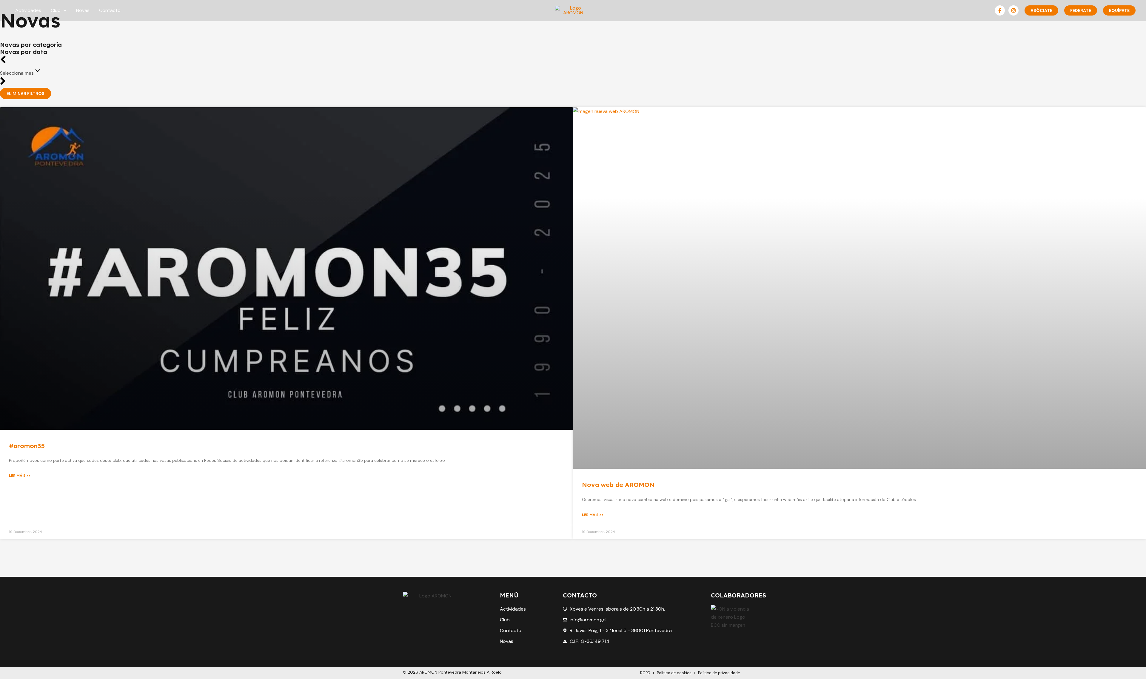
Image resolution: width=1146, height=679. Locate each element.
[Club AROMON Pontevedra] (573, 10)
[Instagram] (1013, 10)
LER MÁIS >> (19, 475)
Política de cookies (674, 672)
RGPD (645, 672)
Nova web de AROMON (618, 484)
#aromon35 (27, 446)
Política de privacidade (719, 672)
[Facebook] (1000, 10)
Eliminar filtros (25, 93)
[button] (64, 10)
